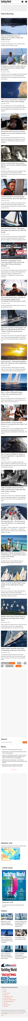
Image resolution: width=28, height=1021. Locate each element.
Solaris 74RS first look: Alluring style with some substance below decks (6, 956)
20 (6, 666)
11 (25, 663)
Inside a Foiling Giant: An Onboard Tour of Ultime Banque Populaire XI (21, 924)
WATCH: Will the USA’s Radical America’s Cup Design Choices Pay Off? (21, 956)
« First (11, 663)
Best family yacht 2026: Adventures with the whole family (7, 923)
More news (14, 769)
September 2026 (7, 902)
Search (24, 742)
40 (12, 666)
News (3, 747)
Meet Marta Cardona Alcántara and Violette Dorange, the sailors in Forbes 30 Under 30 (12, 765)
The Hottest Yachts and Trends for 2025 (20, 938)
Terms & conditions (11, 1013)
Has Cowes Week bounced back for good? (12, 749)
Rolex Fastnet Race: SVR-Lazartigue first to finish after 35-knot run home (7, 940)
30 (9, 666)
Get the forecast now (6, 860)
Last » (19, 666)
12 (2, 666)
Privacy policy (18, 1013)
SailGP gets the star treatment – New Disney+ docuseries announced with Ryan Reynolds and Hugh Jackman (14, 761)
